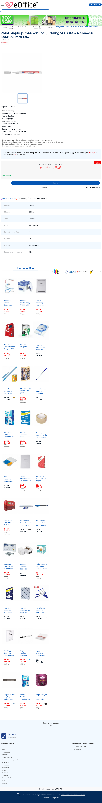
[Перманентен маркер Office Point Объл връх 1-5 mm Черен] (10, 680)
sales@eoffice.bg (80, 746)
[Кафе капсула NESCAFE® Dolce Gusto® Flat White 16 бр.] (41, 549)
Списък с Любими (8, 778)
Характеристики (9, 198)
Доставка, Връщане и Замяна (12, 760)
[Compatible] (59, 272)
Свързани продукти (37, 198)
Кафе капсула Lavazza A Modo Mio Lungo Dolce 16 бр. (41, 699)
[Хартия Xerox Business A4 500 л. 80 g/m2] (10, 286)
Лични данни (6, 765)
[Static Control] (82, 272)
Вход (3, 749)
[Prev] (53, 272)
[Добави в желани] (99, 150)
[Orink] (70, 272)
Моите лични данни (51, 798)
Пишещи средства (37, 27)
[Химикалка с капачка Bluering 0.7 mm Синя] (41, 374)
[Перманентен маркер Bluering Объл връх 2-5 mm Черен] (25, 636)
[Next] (100, 272)
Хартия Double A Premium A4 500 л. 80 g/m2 (9, 436)
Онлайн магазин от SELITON (51, 789)
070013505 (96, 5)
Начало (4, 27)
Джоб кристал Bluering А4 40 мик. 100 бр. (40, 655)
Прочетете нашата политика (73, 795)
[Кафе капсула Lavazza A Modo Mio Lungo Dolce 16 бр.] (41, 680)
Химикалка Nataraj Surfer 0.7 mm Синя (41, 523)
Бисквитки (5, 762)
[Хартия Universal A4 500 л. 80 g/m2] (25, 550)
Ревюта (22, 198)
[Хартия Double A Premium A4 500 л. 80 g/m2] (10, 418)
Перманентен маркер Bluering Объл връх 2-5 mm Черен (26, 655)
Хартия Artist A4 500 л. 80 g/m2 (25, 390)
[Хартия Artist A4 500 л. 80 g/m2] (25, 374)
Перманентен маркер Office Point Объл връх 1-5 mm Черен (10, 699)
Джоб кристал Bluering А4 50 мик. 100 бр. (8, 481)
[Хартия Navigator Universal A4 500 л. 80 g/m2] (25, 330)
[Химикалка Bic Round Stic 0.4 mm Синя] (10, 374)
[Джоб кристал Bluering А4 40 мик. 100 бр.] (41, 636)
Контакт (5, 773)
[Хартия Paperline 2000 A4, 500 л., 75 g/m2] (25, 418)
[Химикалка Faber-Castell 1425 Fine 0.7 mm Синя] (25, 506)
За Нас (4, 770)
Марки (4, 780)
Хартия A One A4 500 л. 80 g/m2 (9, 522)
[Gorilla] (94, 272)
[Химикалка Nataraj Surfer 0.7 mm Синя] (41, 506)
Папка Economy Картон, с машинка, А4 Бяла (41, 305)
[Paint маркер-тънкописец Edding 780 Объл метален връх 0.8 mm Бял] (22, 92)
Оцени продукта (92, 187)
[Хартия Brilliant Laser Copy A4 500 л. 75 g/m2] (10, 330)
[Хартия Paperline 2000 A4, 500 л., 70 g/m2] (10, 593)
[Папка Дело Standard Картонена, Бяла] (10, 636)
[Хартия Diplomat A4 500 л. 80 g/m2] (25, 593)
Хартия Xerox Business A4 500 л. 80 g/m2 (8, 305)
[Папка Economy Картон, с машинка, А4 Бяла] (41, 286)
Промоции (5, 775)
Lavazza (4, 783)
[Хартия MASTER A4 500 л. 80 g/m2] (41, 330)
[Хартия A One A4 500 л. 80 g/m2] (10, 505)
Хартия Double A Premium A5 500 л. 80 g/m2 (25, 699)
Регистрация (6, 752)
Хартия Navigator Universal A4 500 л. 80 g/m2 (25, 349)
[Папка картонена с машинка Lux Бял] (25, 461)
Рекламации (6, 767)
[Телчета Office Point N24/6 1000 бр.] (10, 549)
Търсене (5, 754)
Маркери (51, 27)
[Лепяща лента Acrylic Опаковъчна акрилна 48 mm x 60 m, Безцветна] (41, 418)
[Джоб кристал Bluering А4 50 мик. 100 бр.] (10, 462)
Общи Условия (7, 757)
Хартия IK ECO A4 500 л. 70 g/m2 (41, 478)
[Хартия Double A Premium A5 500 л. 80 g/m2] (25, 680)
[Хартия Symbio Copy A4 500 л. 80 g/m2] (25, 286)
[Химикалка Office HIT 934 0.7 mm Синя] (41, 593)
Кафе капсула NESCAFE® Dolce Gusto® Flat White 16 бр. (41, 568)
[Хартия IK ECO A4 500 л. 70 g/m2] (41, 461)
